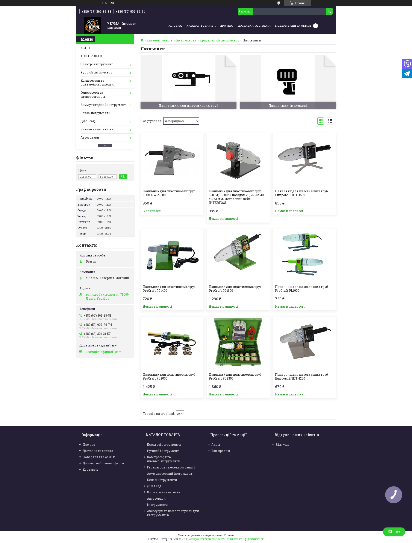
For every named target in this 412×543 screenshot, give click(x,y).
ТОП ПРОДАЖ (91, 56)
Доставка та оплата (98, 451)
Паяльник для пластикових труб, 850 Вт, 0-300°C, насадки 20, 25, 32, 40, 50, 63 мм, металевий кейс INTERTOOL (236, 197)
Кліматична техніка (97, 129)
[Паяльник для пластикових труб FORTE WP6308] (172, 160)
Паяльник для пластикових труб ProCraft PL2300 (235, 376)
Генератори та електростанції (92, 94)
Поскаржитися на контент (205, 539)
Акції (215, 444)
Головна (175, 25)
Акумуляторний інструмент (103, 105)
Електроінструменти (164, 444)
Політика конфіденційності (245, 539)
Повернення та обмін (293, 25)
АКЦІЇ (85, 48)
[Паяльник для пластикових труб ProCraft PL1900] (304, 256)
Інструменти (186, 40)
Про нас (226, 25)
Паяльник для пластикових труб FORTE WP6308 (169, 193)
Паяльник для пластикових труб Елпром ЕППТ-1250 (301, 376)
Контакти (90, 469)
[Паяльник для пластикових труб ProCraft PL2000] (172, 344)
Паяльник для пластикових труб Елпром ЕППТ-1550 (301, 193)
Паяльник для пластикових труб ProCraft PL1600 (235, 289)
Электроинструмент (96, 64)
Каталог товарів (199, 25)
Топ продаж (220, 451)
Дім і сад (87, 121)
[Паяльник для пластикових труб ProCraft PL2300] (238, 344)
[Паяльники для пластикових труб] (188, 82)
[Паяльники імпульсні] (288, 82)
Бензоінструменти (95, 113)
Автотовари (89, 137)
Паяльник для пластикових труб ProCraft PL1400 (169, 289)
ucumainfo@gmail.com (104, 352)
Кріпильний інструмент (219, 40)
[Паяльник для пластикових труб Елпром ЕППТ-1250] (304, 344)
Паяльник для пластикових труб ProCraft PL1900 (301, 289)
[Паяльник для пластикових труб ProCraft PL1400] (172, 256)
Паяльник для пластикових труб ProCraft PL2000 (169, 376)
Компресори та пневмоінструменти (97, 82)
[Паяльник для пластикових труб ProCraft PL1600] (238, 256)
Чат (397, 532)
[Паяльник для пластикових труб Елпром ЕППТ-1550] (304, 160)
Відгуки (282, 444)
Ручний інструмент (96, 72)
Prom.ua (229, 535)
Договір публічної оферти (103, 463)
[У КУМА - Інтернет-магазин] (92, 26)
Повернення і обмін (99, 457)
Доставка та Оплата (254, 25)
